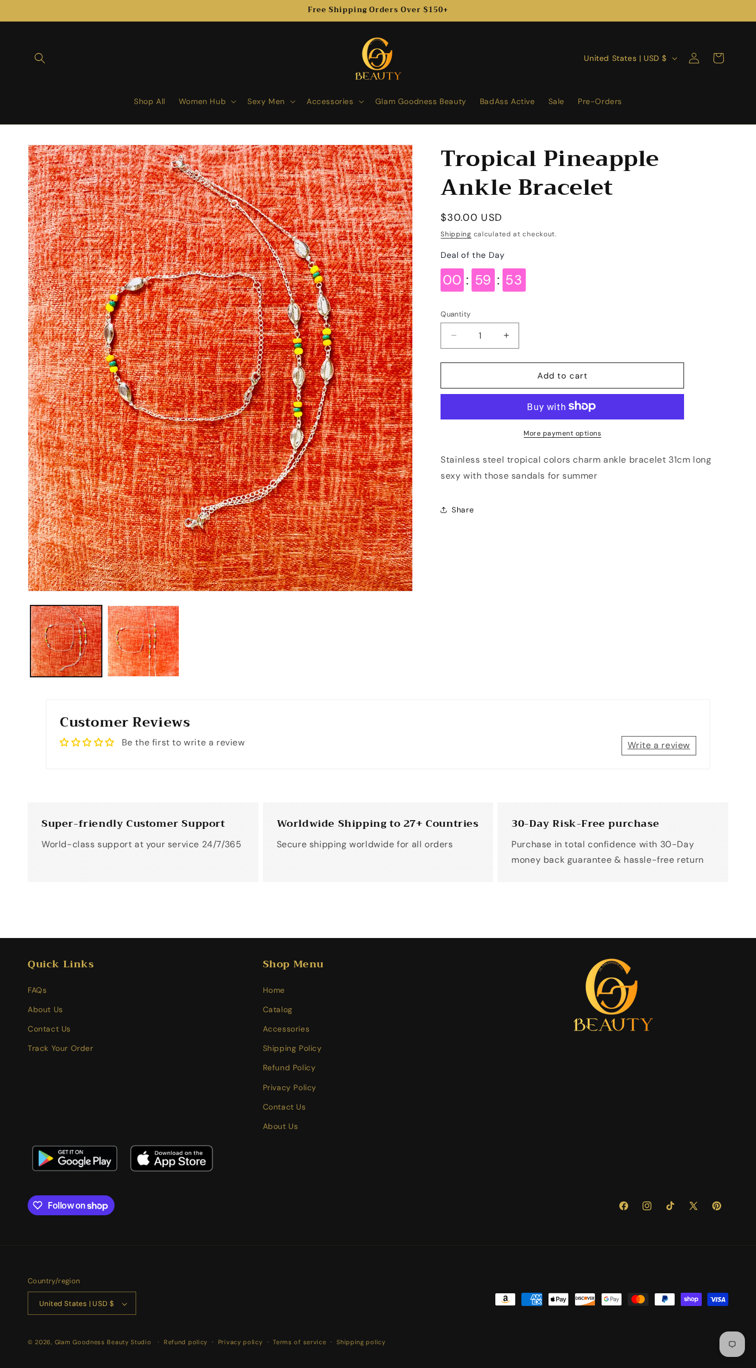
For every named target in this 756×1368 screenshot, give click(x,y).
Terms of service (299, 1342)
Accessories (286, 1029)
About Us (45, 1009)
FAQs (37, 990)
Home (274, 990)
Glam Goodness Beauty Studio (104, 1342)
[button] (40, 58)
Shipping (456, 234)
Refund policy (186, 1342)
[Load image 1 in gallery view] (66, 641)
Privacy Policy (290, 1087)
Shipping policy (361, 1342)
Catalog (278, 1009)
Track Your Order (61, 1048)
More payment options (562, 432)
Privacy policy (240, 1342)
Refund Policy (289, 1068)
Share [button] (463, 509)
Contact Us (49, 1029)
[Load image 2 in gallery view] (143, 641)
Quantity (455, 313)
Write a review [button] (659, 746)
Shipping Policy (292, 1048)
